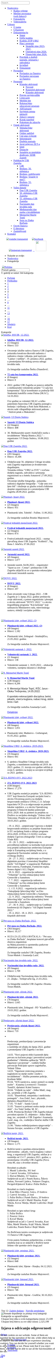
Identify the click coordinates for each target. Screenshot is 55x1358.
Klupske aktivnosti (29, 84)
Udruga (11, 24)
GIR (22, 166)
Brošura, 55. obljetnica (25, 183)
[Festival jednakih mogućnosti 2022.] (19, 523)
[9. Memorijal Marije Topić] (15, 673)
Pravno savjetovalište (30, 95)
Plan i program (27, 43)
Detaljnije (12, 712)
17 (8, 321)
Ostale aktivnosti (21, 125)
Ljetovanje (25, 98)
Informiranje (25, 138)
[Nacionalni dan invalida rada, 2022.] (19, 960)
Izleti (22, 147)
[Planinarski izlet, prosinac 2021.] (17, 1250)
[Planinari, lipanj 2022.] (13, 497)
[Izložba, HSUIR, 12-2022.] (15, 335)
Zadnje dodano (16, 1310)
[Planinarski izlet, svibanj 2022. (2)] (19, 620)
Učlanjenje (18, 30)
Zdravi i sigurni (27, 117)
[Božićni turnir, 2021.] (12, 1133)
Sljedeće (11, 324)
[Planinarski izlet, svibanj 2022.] (17, 717)
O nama (17, 27)
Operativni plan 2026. (36, 51)
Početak (11, 278)
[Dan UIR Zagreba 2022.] (14, 446)
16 (8, 319)
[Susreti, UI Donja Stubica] (14, 417)
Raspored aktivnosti (35, 89)
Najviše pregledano (35, 1310)
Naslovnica (12, 8)
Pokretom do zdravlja (30, 122)
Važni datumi (19, 187)
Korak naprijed (27, 119)
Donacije (24, 149)
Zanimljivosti (19, 231)
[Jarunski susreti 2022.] (12, 549)
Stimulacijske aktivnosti (26, 129)
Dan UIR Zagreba (28, 190)
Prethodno (12, 280)
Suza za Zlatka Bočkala (27, 221)
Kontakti (11, 234)
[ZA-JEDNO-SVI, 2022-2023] (16, 777)
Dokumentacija (20, 32)
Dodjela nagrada (27, 141)
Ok (1, 1356)
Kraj (9, 327)
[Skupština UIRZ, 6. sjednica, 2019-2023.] (22, 746)
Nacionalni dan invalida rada (27, 205)
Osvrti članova (20, 225)
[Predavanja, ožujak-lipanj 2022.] (17, 1020)
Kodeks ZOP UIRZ (29, 40)
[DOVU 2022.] (9, 578)
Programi (17, 81)
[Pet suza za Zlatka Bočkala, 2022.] (18, 920)
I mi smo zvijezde (28, 136)
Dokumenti (25, 68)
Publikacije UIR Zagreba (21, 161)
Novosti (29, 87)
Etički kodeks (26, 38)
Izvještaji (24, 65)
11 (8, 308)
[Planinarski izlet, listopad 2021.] (17, 1279)
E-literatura (18, 228)
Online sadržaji (27, 133)
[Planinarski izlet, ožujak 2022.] (17, 992)
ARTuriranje (26, 108)
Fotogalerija (19, 19)
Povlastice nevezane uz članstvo (29, 77)
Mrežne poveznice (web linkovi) (22, 15)
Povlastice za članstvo (30, 73)
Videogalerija (19, 21)
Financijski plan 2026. (36, 54)
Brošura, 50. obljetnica (25, 170)
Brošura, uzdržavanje (30, 174)
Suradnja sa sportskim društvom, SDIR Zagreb (30, 155)
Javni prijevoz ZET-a (30, 144)
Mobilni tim (25, 100)
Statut (22, 35)
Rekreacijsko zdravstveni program (29, 104)
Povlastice (18, 70)
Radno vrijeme (20, 11)
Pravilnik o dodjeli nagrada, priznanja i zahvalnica (29, 60)
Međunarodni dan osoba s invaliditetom (30, 210)
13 (8, 313)
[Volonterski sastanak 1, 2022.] (16, 649)
